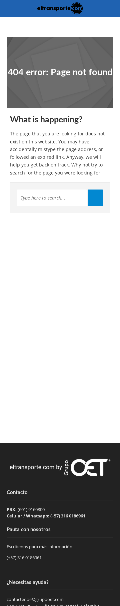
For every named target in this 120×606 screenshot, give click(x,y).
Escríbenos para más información (40, 546)
